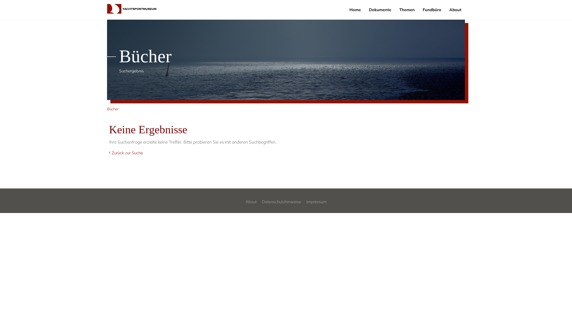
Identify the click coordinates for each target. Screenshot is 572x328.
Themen (407, 9)
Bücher (113, 109)
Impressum (316, 201)
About (455, 9)
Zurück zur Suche (127, 152)
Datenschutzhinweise (281, 201)
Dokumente (380, 9)
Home (355, 9)
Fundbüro (432, 9)
